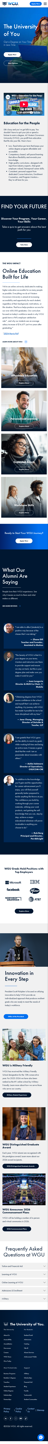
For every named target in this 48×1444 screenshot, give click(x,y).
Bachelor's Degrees (10, 1378)
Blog (25, 1386)
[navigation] (45, 4)
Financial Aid (28, 1382)
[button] (40, 1437)
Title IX (26, 1348)
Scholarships (8, 1395)
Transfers (6, 1382)
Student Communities (30, 1399)
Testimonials (28, 1395)
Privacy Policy (7, 1410)
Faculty (26, 1391)
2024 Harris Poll (11, 333)
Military (26, 1373)
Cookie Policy (19, 1410)
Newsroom (7, 1348)
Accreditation (8, 1344)
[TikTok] (25, 1419)
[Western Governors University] (10, 4)
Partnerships (7, 1399)
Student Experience (10, 1386)
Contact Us (30, 1410)
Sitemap (40, 1410)
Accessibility (7, 1339)
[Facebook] (10, 1419)
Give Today (7, 1361)
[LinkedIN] (6, 1419)
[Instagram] (15, 1419)
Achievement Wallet (30, 1357)
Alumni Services (29, 1352)
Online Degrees (8, 1391)
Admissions (27, 1339)
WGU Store (7, 1357)
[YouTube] (20, 1419)
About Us (7, 1335)
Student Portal (28, 1335)
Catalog (26, 1344)
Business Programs (9, 1373)
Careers (6, 1352)
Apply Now (36, 4)
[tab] (24, 1266)
